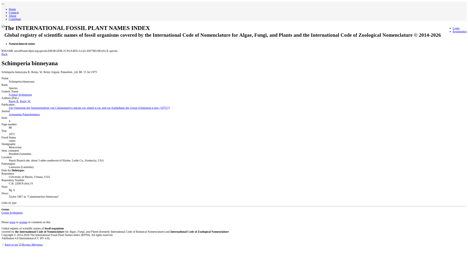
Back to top (11, 244)
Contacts (14, 12)
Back (4, 54)
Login (456, 28)
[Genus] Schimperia (20, 94)
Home (12, 9)
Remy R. (14, 101)
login (12, 222)
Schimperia (12, 212)
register (23, 222)
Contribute (15, 19)
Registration (460, 31)
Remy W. (25, 101)
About (12, 15)
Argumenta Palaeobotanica (24, 114)
